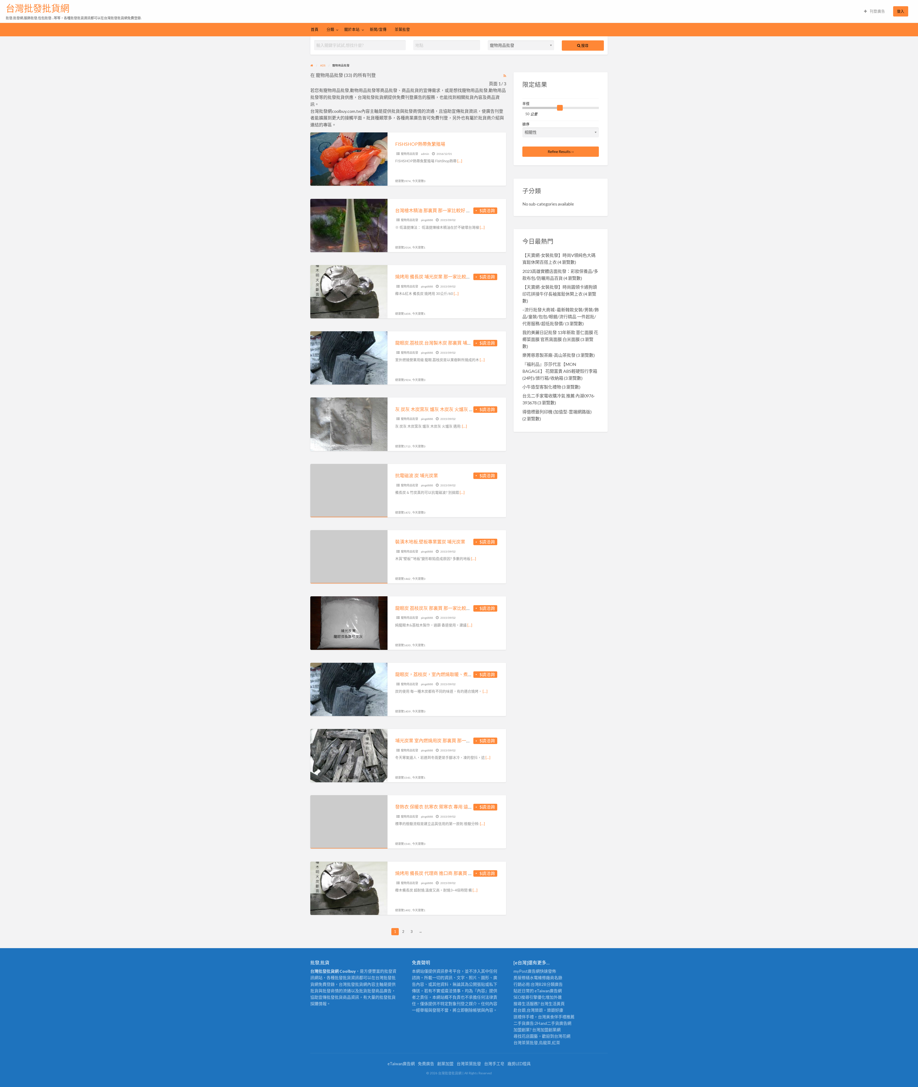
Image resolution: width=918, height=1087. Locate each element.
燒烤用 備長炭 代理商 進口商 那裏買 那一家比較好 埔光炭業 (454, 873)
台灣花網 (562, 1036)
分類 (330, 29)
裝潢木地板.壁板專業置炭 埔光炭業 (430, 541)
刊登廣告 (877, 11)
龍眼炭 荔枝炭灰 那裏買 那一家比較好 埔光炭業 (442, 608)
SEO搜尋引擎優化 (530, 997)
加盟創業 (548, 1029)
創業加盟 (445, 1063)
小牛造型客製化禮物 (541, 387)
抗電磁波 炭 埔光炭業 (416, 475)
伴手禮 (560, 1016)
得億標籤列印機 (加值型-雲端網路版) (557, 411)
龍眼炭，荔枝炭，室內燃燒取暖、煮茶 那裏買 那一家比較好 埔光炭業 (464, 674)
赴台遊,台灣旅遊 (528, 1010)
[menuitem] (874, 11)
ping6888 (427, 220)
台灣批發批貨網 (37, 8)
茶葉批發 (402, 29)
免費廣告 (426, 1063)
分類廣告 (554, 984)
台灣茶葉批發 (526, 1042)
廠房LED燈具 (519, 1063)
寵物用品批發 (409, 154)
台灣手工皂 (494, 1063)
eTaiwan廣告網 (548, 990)
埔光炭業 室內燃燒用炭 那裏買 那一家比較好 (439, 740)
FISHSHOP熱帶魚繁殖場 (420, 144)
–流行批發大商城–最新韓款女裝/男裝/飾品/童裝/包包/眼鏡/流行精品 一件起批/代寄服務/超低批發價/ (560, 316)
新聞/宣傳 (378, 29)
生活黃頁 (556, 1003)
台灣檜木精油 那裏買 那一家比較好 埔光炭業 (439, 210)
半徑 (526, 103)
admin (425, 154)
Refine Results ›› (561, 151)
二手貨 (553, 1023)
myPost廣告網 (527, 971)
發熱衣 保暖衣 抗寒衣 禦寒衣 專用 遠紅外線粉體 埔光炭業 (452, 807)
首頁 (314, 29)
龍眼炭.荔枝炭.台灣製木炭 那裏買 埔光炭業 (438, 343)
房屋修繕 (522, 977)
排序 (526, 124)
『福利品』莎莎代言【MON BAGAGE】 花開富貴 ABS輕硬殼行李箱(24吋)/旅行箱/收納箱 (559, 371)
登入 (900, 11)
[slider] (560, 108)
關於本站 (352, 29)
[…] (459, 161)
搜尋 (584, 45)
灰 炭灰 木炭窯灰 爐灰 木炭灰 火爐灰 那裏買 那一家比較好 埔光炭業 (462, 409)
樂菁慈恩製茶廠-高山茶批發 (548, 355)
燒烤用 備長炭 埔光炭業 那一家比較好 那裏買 (440, 276)
